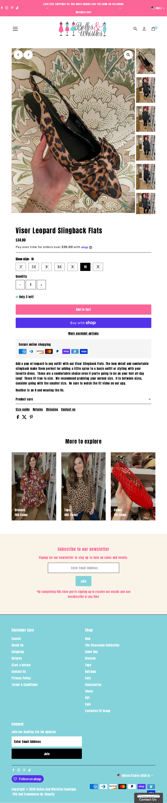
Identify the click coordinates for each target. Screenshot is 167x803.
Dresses (90, 658)
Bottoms (90, 671)
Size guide (23, 409)
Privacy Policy (21, 678)
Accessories (93, 684)
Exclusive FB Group (98, 710)
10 (85, 266)
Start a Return (21, 665)
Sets (88, 678)
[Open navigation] (15, 29)
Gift (87, 697)
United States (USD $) (136, 775)
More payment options (83, 333)
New (87, 638)
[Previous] (47, 8)
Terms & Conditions (25, 684)
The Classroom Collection (102, 645)
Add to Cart (83, 309)
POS (15, 794)
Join (83, 581)
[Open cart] (153, 29)
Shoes (89, 691)
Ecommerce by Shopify (39, 794)
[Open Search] (135, 29)
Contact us (68, 409)
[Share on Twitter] (25, 417)
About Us (17, 645)
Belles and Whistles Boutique (56, 789)
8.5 (61, 267)
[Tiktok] (17, 8)
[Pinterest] (12, 8)
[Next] (119, 8)
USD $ (159, 8)
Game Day (91, 651)
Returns (38, 409)
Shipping (52, 409)
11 (100, 267)
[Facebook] (2, 8)
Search (16, 638)
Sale (88, 704)
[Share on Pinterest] (31, 417)
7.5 (35, 267)
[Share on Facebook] (18, 417)
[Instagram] (6, 8)
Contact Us (19, 671)
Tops (88, 665)
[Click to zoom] (128, 54)
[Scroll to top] (159, 792)
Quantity (21, 276)
